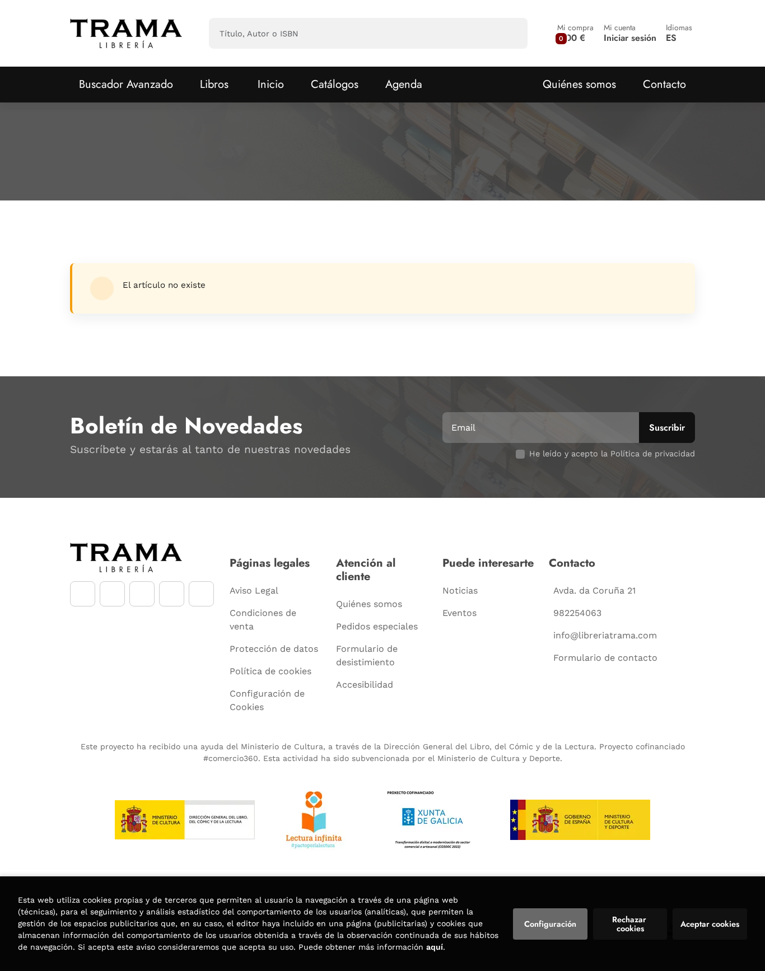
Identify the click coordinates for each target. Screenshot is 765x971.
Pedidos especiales (377, 626)
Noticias (460, 590)
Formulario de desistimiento (367, 655)
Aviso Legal (254, 590)
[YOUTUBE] (142, 593)
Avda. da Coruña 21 (594, 590)
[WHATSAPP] (171, 593)
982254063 (577, 613)
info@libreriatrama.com (605, 635)
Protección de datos (274, 648)
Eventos (459, 613)
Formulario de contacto (605, 657)
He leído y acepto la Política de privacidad (612, 453)
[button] (575, 33)
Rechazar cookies (630, 924)
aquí (434, 946)
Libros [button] (214, 84)
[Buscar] (509, 33)
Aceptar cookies (709, 924)
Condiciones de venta (263, 620)
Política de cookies (270, 671)
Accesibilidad (364, 684)
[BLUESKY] (201, 593)
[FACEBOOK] (82, 593)
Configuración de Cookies (267, 700)
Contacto (664, 84)
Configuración (550, 924)
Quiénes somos (579, 84)
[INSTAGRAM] (112, 593)
